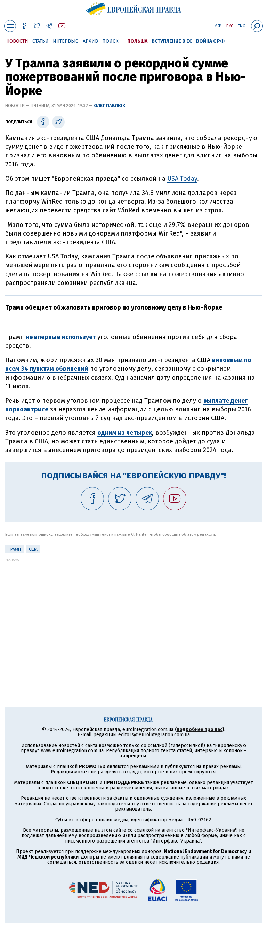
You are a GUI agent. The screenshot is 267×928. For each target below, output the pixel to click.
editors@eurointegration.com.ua (154, 735)
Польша (137, 41)
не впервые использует (61, 337)
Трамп (14, 549)
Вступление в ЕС (172, 41)
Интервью (66, 41)
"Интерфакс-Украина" (211, 830)
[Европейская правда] (133, 8)
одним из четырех (124, 432)
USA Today (182, 178)
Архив (90, 41)
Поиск (110, 41)
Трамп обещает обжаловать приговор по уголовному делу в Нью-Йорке (113, 307)
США (33, 549)
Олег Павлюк (109, 105)
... (233, 40)
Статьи (40, 41)
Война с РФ (210, 41)
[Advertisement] (133, 610)
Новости (17, 41)
